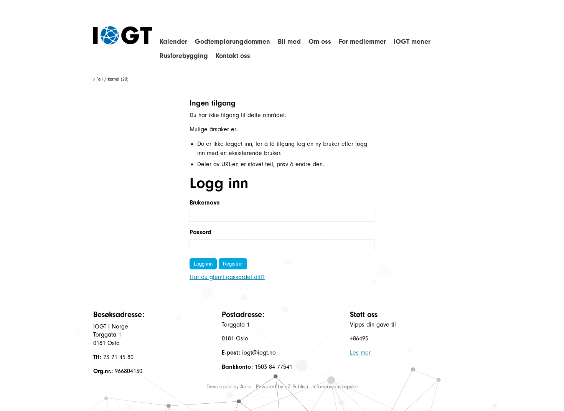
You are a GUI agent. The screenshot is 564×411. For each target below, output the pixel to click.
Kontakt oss (233, 56)
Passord (200, 232)
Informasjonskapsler (335, 386)
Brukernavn (205, 202)
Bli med (289, 42)
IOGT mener (412, 42)
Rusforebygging (184, 56)
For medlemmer (362, 42)
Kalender (173, 42)
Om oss (319, 42)
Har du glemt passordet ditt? (227, 277)
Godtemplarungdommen (232, 42)
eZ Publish (296, 386)
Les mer (360, 352)
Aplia (246, 386)
